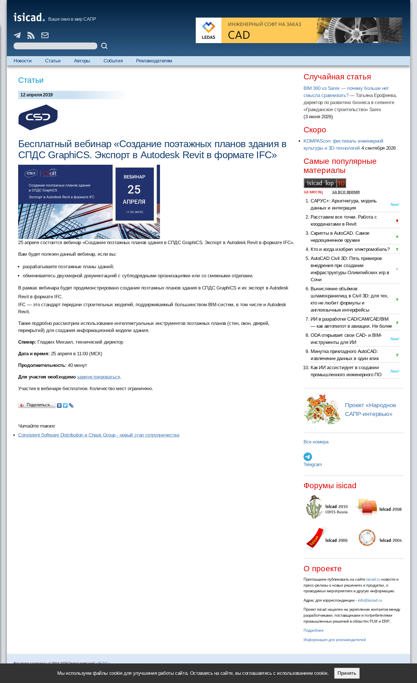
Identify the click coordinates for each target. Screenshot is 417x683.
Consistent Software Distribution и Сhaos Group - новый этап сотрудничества (98, 435)
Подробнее (314, 630)
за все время (346, 191)
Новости (22, 61)
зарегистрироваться (98, 377)
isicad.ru (373, 579)
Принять (347, 673)
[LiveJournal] (71, 404)
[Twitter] (65, 404)
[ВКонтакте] (59, 404)
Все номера (316, 442)
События (113, 61)
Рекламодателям (154, 61)
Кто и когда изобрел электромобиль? (350, 249)
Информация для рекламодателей (335, 639)
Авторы (82, 61)
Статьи (52, 61)
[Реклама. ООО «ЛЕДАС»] (299, 30)
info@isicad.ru (370, 600)
